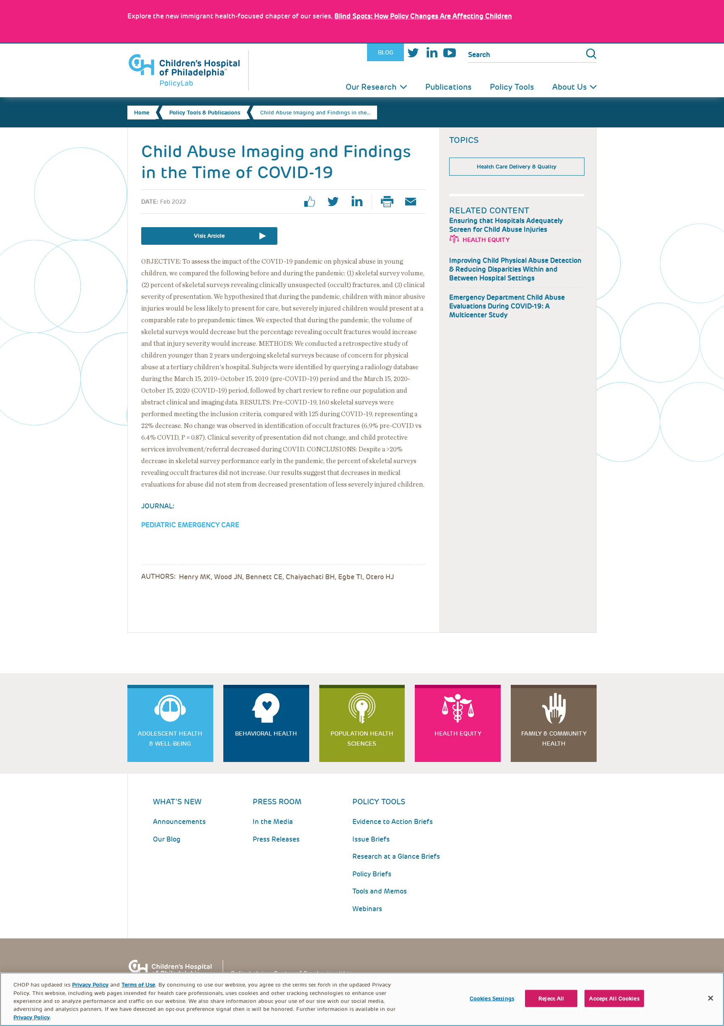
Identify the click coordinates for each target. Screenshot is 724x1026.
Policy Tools (512, 87)
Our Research (371, 87)
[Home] (188, 70)
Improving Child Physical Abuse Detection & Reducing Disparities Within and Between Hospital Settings (515, 269)
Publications (448, 87)
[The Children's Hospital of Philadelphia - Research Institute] (244, 972)
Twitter (413, 53)
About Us (569, 87)
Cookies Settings (492, 998)
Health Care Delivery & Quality (516, 166)
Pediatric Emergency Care (190, 525)
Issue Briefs (371, 839)
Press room (277, 801)
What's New (177, 801)
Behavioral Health (266, 733)
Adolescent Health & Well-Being (170, 738)
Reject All (551, 998)
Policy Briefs (371, 874)
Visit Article (209, 235)
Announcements (179, 821)
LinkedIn (431, 53)
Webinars (367, 908)
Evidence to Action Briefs (392, 821)
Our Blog (167, 839)
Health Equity (486, 240)
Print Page (390, 201)
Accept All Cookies (614, 998)
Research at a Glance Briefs (396, 856)
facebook (313, 201)
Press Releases (276, 839)
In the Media (273, 821)
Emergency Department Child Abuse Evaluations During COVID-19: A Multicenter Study (507, 306)
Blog (385, 52)
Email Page (414, 201)
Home (141, 112)
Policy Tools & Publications (204, 112)
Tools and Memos (379, 891)
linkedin (360, 201)
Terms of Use (138, 984)
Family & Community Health (554, 738)
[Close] (710, 998)
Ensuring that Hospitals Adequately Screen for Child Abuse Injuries (506, 225)
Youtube (449, 53)
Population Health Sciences (362, 738)
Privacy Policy (90, 984)
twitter (336, 201)
